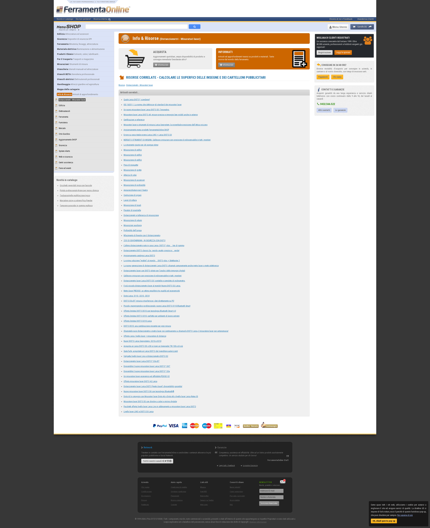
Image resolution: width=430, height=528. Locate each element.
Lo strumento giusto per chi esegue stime (141, 145)
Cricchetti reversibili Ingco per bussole (76, 185)
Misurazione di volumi (133, 220)
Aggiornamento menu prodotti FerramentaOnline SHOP (146, 130)
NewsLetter (204, 496)
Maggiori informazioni (258, 522)
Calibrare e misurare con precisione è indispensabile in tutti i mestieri (153, 276)
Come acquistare (236, 492)
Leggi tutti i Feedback (227, 465)
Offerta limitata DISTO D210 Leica (138, 321)
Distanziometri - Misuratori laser (139, 85)
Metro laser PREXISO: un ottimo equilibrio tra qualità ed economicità (152, 291)
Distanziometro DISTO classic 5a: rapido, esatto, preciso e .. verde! (151, 250)
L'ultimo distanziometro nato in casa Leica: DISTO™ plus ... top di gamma (154, 245)
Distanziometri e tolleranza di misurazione (141, 215)
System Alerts (64, 151)
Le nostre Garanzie (250, 465)
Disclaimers (146, 496)
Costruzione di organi (132, 195)
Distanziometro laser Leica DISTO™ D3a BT (142, 361)
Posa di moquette (131, 165)
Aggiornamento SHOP (68, 140)
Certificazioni (146, 492)
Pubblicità (145, 505)
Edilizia (62, 105)
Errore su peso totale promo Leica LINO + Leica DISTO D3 (148, 135)
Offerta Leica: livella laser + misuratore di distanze (145, 336)
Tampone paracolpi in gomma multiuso (76, 205)
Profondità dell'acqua (133, 230)
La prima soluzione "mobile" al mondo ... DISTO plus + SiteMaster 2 (152, 260)
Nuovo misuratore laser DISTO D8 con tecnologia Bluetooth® (149, 391)
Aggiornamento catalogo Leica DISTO (139, 255)
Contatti (174, 505)
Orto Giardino (64, 134)
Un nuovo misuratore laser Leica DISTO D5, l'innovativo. (146, 110)
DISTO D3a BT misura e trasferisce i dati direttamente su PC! (149, 301)
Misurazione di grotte (132, 170)
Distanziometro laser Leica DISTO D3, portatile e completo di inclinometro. (154, 281)
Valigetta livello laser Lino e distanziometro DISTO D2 (146, 356)
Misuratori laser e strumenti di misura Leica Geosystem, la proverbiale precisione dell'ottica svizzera (165, 125)
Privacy (144, 500)
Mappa (203, 487)
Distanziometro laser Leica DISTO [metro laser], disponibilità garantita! (153, 386)
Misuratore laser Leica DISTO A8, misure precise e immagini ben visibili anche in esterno (161, 115)
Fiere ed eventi (65, 168)
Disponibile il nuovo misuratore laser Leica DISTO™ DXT (147, 366)
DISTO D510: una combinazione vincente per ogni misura (147, 326)
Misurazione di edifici (133, 150)
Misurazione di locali (132, 205)
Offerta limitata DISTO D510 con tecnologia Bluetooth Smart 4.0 (150, 311)
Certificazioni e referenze (134, 120)
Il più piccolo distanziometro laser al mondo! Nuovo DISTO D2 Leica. (152, 286)
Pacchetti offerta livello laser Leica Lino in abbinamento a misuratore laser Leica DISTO (160, 406)
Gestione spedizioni (178, 492)
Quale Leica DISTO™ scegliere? (137, 99)
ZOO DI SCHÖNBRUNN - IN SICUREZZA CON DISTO (144, 240)
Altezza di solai (130, 175)
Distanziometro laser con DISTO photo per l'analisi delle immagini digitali (154, 271)
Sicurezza (63, 145)
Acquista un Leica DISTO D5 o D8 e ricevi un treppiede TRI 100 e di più (153, 346)
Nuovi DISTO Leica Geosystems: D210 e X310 (142, 341)
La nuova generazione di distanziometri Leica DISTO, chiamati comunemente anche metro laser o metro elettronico (171, 266)
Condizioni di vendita (179, 487)
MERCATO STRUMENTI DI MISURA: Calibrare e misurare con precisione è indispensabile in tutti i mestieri (167, 140)
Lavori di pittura (130, 200)
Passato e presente (237, 496)
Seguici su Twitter (207, 500)
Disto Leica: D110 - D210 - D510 (136, 296)
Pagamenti (175, 496)
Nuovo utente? (235, 487)
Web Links (204, 505)
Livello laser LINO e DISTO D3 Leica (139, 411)
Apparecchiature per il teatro (136, 190)
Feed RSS (203, 492)
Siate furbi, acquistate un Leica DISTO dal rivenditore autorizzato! (151, 351)
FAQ (231, 505)
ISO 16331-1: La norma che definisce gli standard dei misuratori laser (153, 104)
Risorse (122, 85)
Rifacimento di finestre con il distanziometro (142, 235)
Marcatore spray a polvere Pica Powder (76, 200)
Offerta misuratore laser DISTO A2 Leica (140, 381)
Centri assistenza (66, 162)
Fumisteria (63, 122)
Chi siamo (145, 487)
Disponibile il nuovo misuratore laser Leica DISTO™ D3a (147, 371)
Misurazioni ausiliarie (133, 225)
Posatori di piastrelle (132, 210)
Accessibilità (235, 500)
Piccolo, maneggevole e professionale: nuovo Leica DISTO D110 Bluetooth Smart (157, 306)
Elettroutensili (64, 111)
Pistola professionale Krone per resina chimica (79, 190)
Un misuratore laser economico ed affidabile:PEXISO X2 (147, 376)
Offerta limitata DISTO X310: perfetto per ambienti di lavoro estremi (152, 316)
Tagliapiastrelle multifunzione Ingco (75, 195)
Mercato (62, 128)
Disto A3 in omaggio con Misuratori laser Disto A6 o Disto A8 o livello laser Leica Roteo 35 (161, 396)
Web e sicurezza (66, 157)
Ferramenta (63, 117)
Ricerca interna (177, 500)
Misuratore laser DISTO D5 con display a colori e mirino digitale (150, 401)
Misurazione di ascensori (134, 180)
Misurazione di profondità (134, 185)
